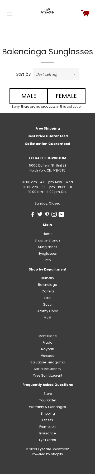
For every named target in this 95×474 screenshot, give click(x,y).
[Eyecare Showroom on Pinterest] (47, 215)
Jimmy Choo (47, 311)
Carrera (47, 291)
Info (48, 260)
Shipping (47, 413)
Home (47, 233)
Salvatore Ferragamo (47, 362)
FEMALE (66, 96)
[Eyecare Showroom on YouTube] (62, 215)
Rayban (47, 349)
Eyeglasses (48, 253)
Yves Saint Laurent (47, 375)
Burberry (47, 278)
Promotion (47, 426)
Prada (48, 342)
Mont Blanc (48, 336)
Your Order (47, 400)
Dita (47, 298)
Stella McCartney (47, 369)
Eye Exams (47, 440)
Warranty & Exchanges (47, 407)
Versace (47, 355)
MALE (28, 96)
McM (47, 317)
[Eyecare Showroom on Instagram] (55, 215)
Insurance (47, 433)
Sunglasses (47, 247)
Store (48, 393)
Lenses (47, 420)
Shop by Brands (47, 240)
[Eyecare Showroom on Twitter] (40, 215)
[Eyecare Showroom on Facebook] (33, 215)
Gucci (48, 304)
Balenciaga (47, 284)
